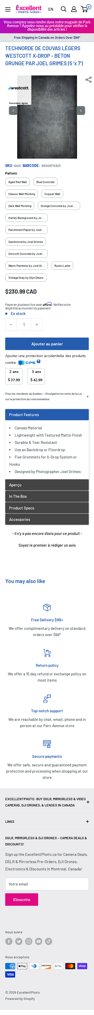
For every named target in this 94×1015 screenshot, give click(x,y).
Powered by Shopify (20, 999)
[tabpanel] (47, 444)
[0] (84, 9)
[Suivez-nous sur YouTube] (38, 941)
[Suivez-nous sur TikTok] (48, 941)
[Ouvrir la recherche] (64, 9)
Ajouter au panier (47, 343)
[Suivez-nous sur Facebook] (9, 941)
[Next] (80, 110)
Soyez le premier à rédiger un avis (47, 545)
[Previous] (13, 110)
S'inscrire (21, 899)
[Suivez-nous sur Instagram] (28, 941)
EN (50, 9)
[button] (47, 544)
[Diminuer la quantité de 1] (10, 325)
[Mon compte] (74, 9)
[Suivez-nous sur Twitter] (18, 941)
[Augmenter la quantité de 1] (36, 325)
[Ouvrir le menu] (7, 9)
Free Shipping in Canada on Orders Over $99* (47, 37)
